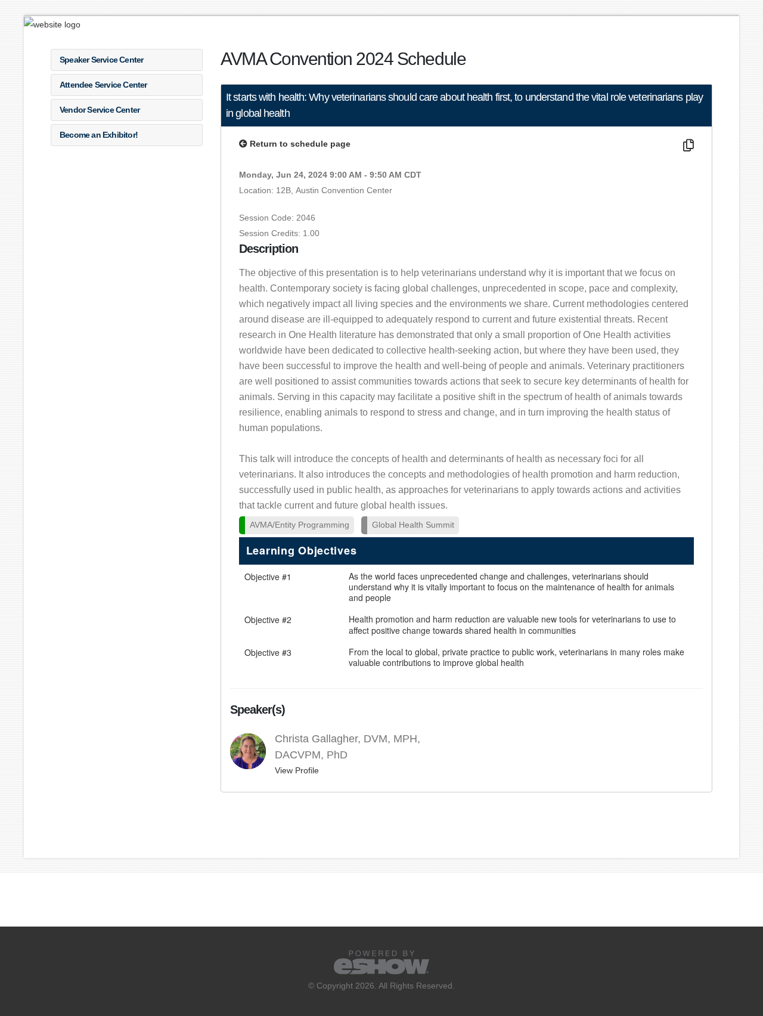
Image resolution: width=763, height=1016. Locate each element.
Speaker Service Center (101, 59)
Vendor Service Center (99, 109)
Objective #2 (267, 619)
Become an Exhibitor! (99, 135)
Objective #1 (267, 577)
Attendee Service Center (103, 84)
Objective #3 (267, 652)
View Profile (297, 770)
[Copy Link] (687, 145)
